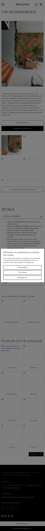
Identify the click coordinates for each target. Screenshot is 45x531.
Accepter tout (22, 277)
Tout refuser (22, 272)
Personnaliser (22, 267)
